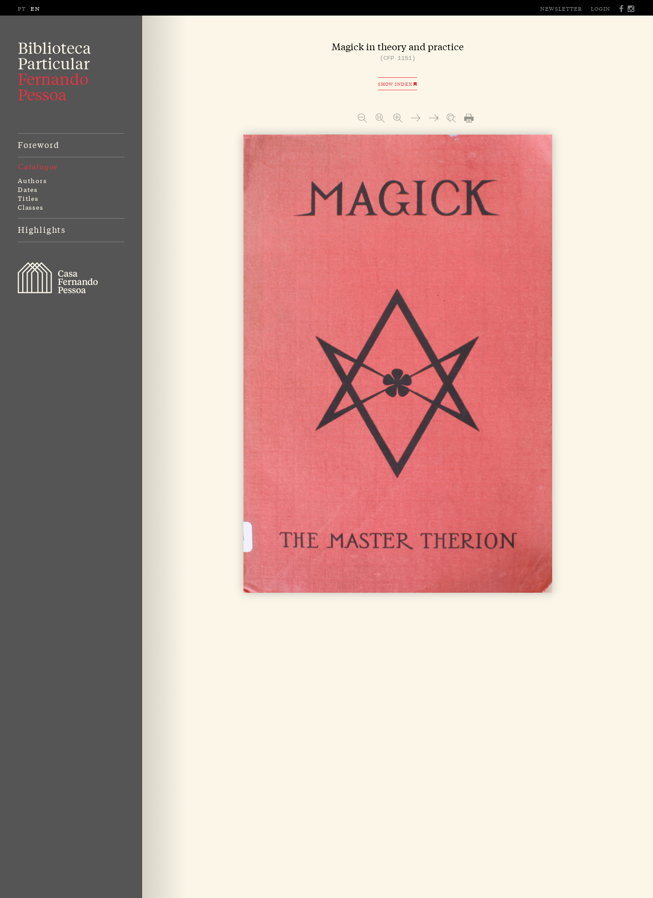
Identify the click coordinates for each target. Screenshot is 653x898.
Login (600, 8)
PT (22, 8)
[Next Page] (415, 118)
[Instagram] (631, 8)
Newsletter (561, 8)
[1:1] (380, 118)
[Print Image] (468, 118)
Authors (32, 180)
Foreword (38, 144)
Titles (28, 198)
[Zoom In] (397, 118)
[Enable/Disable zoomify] (451, 118)
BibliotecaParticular (54, 71)
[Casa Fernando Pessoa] (58, 277)
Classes (31, 207)
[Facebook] (622, 8)
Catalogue (38, 166)
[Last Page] (433, 118)
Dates (28, 189)
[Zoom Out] (362, 118)
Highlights (42, 229)
